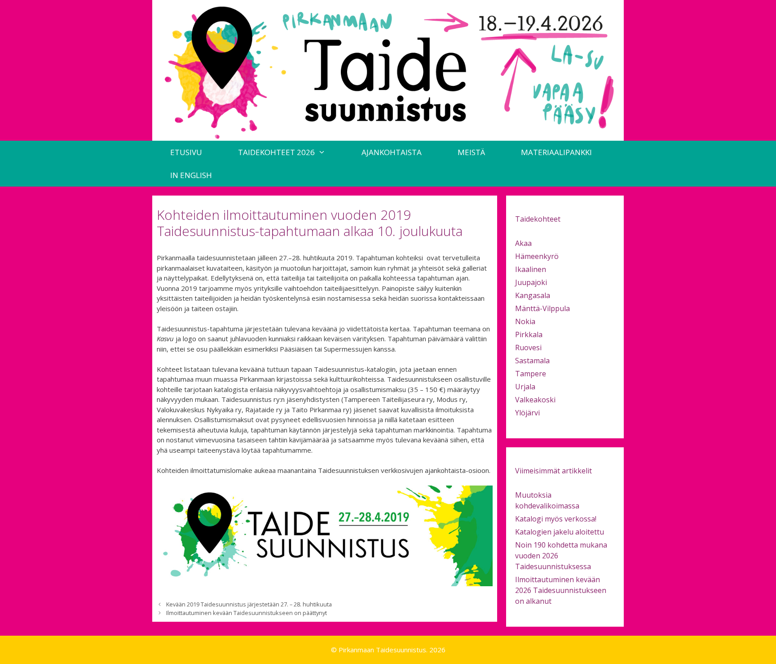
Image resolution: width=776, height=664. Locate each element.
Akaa (523, 243)
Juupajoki (531, 282)
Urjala (525, 387)
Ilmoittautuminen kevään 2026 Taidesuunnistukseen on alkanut (560, 590)
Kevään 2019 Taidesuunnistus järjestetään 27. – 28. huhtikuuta (249, 604)
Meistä (471, 152)
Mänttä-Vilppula (542, 308)
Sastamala (532, 360)
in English (191, 175)
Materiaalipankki (556, 152)
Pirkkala (528, 334)
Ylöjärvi (527, 413)
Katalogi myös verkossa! (555, 519)
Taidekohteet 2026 (276, 152)
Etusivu (186, 152)
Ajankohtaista (392, 152)
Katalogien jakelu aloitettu (559, 532)
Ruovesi (528, 347)
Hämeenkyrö (537, 256)
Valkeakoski (535, 400)
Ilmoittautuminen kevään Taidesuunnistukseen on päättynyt (246, 613)
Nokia (525, 321)
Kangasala (532, 295)
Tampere (530, 374)
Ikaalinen (530, 269)
